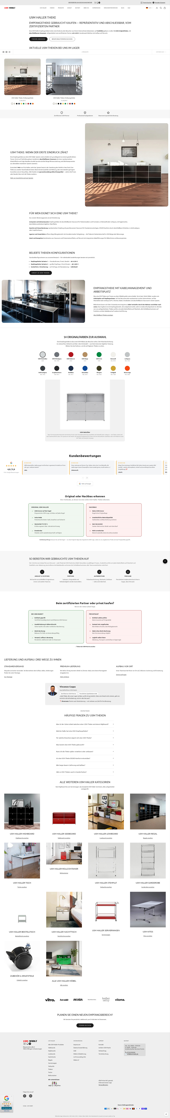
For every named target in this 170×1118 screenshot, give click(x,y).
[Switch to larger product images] (3, 52)
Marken (52, 8)
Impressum (76, 1044)
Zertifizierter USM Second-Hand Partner (80, 2)
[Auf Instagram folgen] (30, 1096)
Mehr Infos (6, 1110)
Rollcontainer (64, 873)
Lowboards (51, 1054)
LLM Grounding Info (79, 1057)
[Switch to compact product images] (9, 52)
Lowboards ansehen (106, 838)
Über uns (86, 8)
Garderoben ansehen (147, 887)
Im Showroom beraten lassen (44, 244)
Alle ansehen (64, 985)
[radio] (42, 356)
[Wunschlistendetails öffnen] (165, 561)
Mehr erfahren (64, 677)
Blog (122, 8)
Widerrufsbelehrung (79, 1054)
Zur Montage (8, 677)
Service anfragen (121, 674)
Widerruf (76, 1060)
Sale (129, 8)
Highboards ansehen (22, 838)
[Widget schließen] (11, 1096)
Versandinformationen (111, 8)
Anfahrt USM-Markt (105, 1047)
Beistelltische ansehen (22, 936)
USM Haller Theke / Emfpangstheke (22, 98)
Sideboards (51, 1047)
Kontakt (77, 8)
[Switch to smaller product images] (6, 52)
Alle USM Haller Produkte (56, 1044)
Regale (50, 1060)
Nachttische (52, 1057)
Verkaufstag (102, 1051)
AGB (74, 1051)
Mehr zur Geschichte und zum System (21, 178)
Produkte (61, 8)
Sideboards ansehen (64, 838)
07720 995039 (131, 1052)
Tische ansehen (22, 887)
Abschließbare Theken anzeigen (103, 315)
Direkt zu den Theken (40, 273)
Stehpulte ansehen (106, 887)
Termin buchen (85, 1025)
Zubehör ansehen (22, 980)
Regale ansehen (148, 838)
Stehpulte (51, 1066)
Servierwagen (106, 934)
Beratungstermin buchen (62, 39)
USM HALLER (43, 8)
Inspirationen (96, 8)
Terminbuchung (103, 1054)
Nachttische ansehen (64, 936)
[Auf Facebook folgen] (24, 1096)
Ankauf (69, 8)
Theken (50, 1069)
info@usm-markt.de (132, 1054)
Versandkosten (103, 1085)
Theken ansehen (38, 39)
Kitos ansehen (148, 936)
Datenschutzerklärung (80, 1047)
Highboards (52, 1051)
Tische (50, 1072)
